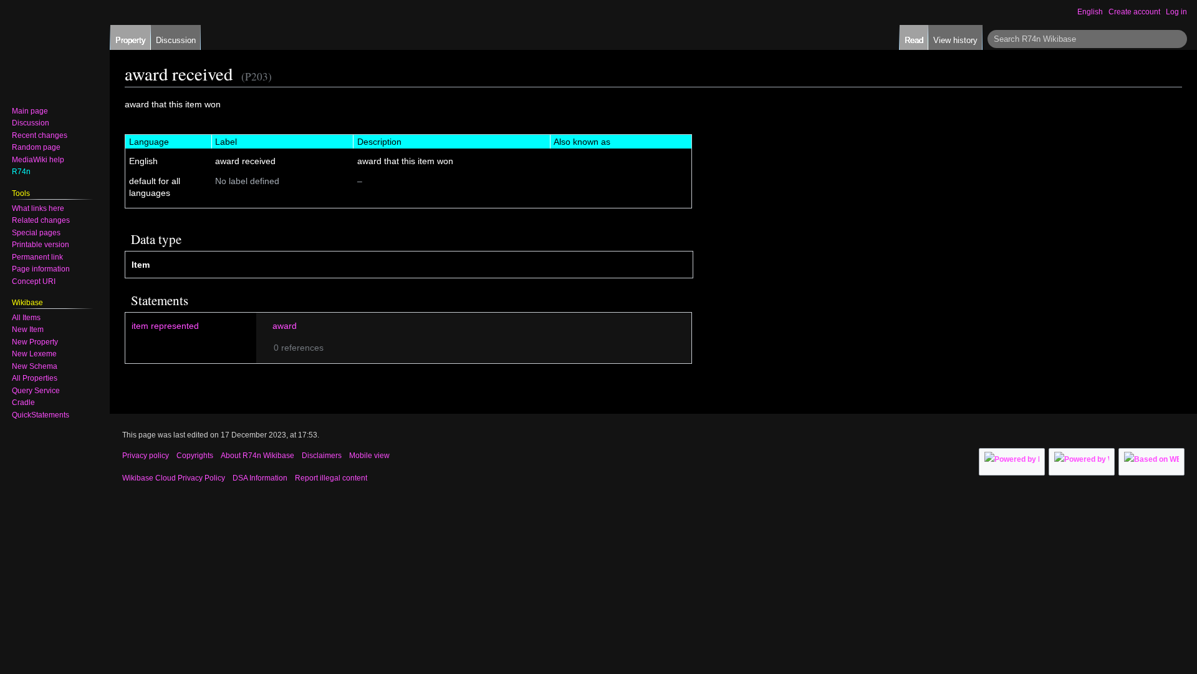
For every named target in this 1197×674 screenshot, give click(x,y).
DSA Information (260, 478)
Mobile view (369, 455)
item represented (165, 326)
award (284, 326)
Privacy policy (145, 455)
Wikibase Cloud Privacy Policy (173, 478)
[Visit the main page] (50, 50)
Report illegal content (331, 478)
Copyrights (194, 455)
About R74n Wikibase (257, 455)
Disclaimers (322, 455)
